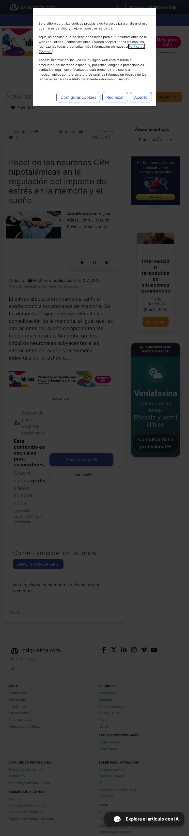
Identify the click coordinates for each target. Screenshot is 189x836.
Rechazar (115, 97)
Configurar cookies (78, 97)
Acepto (141, 97)
